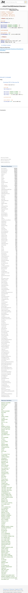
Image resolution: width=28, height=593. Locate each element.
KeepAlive (9, 261)
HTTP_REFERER (9, 437)
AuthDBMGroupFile (9, 359)
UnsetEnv (9, 316)
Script (9, 183)
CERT (9, 505)
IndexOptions (9, 254)
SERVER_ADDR (9, 432)
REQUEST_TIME (9, 550)
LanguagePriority (9, 299)
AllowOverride (9, 239)
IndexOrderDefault (9, 289)
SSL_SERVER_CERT (9, 537)
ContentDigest (9, 302)
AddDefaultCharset (9, 193)
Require (9, 196)
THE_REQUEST (9, 433)
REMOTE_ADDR (9, 445)
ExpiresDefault (9, 186)
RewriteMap (9, 313)
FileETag (9, 197)
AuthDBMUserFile (9, 357)
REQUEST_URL (9, 500)
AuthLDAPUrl (9, 328)
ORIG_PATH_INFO (9, 569)
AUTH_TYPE (9, 529)
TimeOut (9, 270)
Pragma (9, 438)
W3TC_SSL (9, 470)
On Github (3, 45)
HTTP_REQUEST (9, 508)
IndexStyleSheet (9, 285)
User (9, 204)
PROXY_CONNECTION (9, 494)
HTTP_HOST (9, 405)
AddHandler (9, 222)
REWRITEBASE (9, 459)
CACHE (9, 448)
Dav (9, 277)
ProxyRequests (9, 366)
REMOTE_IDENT (9, 552)
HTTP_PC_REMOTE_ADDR (9, 497)
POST (9, 425)
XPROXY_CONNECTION (9, 495)
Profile (9, 450)
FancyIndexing (9, 257)
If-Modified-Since (9, 473)
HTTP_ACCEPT (9, 466)
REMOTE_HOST (9, 480)
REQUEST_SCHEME (9, 516)
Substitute (9, 303)
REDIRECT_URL (9, 501)
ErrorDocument (7, 49)
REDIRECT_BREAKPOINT (9, 566)
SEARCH (9, 475)
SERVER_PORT (9, 419)
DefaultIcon (9, 286)
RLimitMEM (9, 377)
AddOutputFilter (9, 243)
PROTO (9, 443)
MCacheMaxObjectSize (9, 367)
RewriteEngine (20, 49)
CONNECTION (9, 483)
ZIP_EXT (9, 564)
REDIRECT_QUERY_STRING (9, 526)
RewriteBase (9, 172)
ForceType (9, 242)
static (9, 413)
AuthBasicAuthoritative (9, 318)
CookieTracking (9, 350)
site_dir (9, 558)
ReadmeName (9, 267)
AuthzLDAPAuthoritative (9, 339)
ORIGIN (9, 420)
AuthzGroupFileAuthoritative (9, 361)
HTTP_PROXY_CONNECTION (9, 536)
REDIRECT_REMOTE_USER (9, 547)
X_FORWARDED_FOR (9, 493)
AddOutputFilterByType (9, 189)
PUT (9, 436)
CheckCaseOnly (9, 335)
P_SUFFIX (9, 522)
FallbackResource (9, 256)
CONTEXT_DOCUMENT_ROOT (9, 575)
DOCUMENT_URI (8, 579)
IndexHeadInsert (9, 304)
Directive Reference (5, 160)
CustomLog (9, 325)
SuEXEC (9, 392)
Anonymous (9, 253)
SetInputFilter (9, 343)
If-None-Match (9, 479)
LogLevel (9, 349)
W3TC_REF (9, 482)
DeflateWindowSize (9, 396)
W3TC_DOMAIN (9, 519)
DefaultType (9, 306)
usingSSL (9, 523)
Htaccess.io (6, 589)
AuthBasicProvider (9, 272)
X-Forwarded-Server (9, 534)
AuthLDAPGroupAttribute (9, 393)
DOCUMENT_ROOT (9, 434)
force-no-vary (9, 422)
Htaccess (12, 589)
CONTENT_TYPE (9, 469)
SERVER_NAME (9, 444)
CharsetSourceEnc (9, 296)
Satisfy (9, 211)
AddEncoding (9, 203)
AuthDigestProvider (9, 317)
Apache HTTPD (18, 589)
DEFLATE (9, 406)
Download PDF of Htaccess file (11, 82)
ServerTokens (9, 213)
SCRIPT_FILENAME (9, 411)
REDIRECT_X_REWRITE (9, 515)
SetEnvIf (9, 210)
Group (9, 249)
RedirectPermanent (9, 275)
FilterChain (9, 233)
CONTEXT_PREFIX (9, 457)
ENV (9, 409)
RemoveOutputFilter (9, 342)
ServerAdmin (9, 336)
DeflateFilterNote (9, 314)
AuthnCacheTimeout (9, 389)
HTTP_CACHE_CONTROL (9, 502)
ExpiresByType (9, 192)
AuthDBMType (9, 375)
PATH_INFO (9, 476)
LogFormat (9, 327)
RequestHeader (9, 208)
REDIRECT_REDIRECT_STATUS (9, 576)
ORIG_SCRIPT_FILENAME (9, 555)
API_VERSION (9, 530)
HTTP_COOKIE (9, 441)
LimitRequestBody (9, 265)
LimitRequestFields (9, 381)
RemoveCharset (9, 309)
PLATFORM (9, 559)
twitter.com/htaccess (5, 162)
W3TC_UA (9, 477)
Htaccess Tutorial (4, 157)
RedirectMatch (9, 215)
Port (9, 217)
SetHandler (9, 245)
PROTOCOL (9, 572)
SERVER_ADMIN (9, 472)
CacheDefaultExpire (9, 386)
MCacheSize (9, 370)
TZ (9, 452)
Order (9, 179)
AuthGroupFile (9, 240)
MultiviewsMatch (9, 346)
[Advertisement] (14, 65)
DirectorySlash (9, 259)
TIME (9, 415)
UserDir (9, 300)
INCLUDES (9, 412)
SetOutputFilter (9, 206)
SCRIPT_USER (9, 571)
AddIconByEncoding (9, 310)
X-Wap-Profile (9, 455)
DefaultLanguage (9, 260)
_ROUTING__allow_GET (9, 489)
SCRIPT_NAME (9, 511)
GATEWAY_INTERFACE (9, 527)
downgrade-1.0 (9, 461)
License (9, 45)
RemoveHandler (9, 252)
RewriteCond (14, 49)
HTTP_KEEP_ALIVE (9, 504)
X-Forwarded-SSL (9, 565)
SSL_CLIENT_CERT (9, 540)
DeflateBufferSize (9, 378)
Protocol (9, 264)
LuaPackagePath (9, 347)
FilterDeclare (9, 238)
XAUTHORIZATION (9, 484)
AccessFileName (9, 353)
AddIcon (9, 274)
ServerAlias (9, 360)
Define (9, 250)
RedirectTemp (9, 225)
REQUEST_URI (9, 404)
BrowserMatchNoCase (9, 307)
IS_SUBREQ (9, 486)
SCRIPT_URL (9, 498)
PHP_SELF (9, 546)
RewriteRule (2, 50)
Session (9, 227)
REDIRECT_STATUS (9, 426)
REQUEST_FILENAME (5, 77)
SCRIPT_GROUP (9, 548)
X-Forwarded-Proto (9, 454)
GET (9, 423)
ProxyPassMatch (9, 341)
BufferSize (9, 388)
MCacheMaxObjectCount (9, 368)
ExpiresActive (9, 185)
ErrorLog (9, 379)
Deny (9, 176)
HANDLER (9, 463)
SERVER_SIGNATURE (9, 543)
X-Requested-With (9, 447)
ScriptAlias (9, 322)
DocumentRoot (9, 284)
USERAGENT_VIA (9, 491)
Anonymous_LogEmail (9, 374)
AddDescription (9, 279)
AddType (4, 6)
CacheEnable (9, 384)
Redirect (9, 181)
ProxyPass (9, 320)
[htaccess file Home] (3, 2)
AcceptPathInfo (9, 263)
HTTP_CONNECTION (9, 507)
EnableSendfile (9, 354)
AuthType (9, 228)
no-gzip (9, 418)
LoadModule (9, 290)
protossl (9, 430)
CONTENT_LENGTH (9, 518)
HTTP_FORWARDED (9, 533)
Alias (9, 246)
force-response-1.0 (9, 468)
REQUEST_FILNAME (9, 514)
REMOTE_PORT (9, 562)
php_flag (9, 199)
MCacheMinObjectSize (9, 364)
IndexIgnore (9, 221)
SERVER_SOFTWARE (9, 541)
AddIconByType (9, 297)
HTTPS (9, 408)
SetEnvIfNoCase (9, 200)
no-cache (9, 440)
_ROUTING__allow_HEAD (9, 487)
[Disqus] (14, 132)
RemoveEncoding (9, 331)
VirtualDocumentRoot (9, 220)
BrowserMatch (9, 214)
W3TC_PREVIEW (9, 465)
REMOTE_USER (9, 462)
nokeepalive (9, 458)
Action (9, 247)
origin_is (9, 525)
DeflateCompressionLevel (9, 292)
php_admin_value (9, 278)
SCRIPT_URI (9, 532)
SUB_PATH (9, 573)
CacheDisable (9, 332)
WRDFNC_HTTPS (9, 512)
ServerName (9, 281)
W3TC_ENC (9, 451)
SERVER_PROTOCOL (9, 544)
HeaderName (9, 271)
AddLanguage (9, 282)
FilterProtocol (9, 236)
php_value (9, 195)
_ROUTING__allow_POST (9, 490)
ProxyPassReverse (9, 345)
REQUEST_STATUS (9, 551)
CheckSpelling (9, 288)
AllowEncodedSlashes (9, 356)
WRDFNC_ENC (9, 509)
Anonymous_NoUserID (9, 373)
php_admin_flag (9, 334)
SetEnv (9, 218)
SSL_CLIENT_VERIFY (9, 539)
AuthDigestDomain (9, 352)
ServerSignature (9, 231)
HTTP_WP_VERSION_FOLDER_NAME (9, 578)
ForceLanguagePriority (9, 311)
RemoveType (9, 268)
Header (9, 178)
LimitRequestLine (9, 385)
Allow (9, 175)
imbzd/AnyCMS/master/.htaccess (16, 6)
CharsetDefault (9, 293)
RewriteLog (9, 329)
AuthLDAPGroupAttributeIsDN (9, 391)
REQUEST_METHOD (9, 429)
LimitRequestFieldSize (9, 382)
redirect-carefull (9, 520)
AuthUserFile (9, 229)
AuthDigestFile (9, 338)
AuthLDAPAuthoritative (9, 371)
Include (9, 202)
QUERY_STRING (9, 416)
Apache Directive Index (6, 159)
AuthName (9, 224)
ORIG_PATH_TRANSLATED (9, 557)
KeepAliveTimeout (9, 395)
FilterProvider (9, 235)
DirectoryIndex (9, 190)
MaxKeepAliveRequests (9, 363)
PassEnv (9, 321)
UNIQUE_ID (9, 568)
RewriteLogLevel (9, 324)
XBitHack (9, 295)
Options (9, 174)
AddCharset (9, 207)
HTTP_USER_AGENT (9, 427)
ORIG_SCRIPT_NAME (9, 554)
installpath (9, 561)
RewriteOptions (9, 232)
